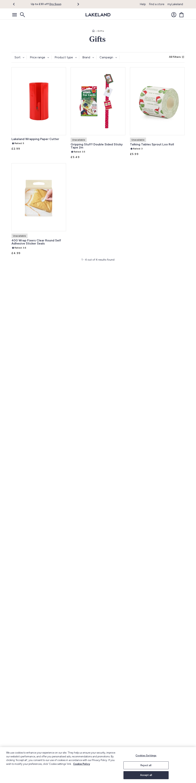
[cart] (181, 15)
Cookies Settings (146, 755)
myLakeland (175, 4)
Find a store (156, 4)
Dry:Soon (55, 4)
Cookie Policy (81, 764)
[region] (98, 765)
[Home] (93, 31)
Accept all (146, 775)
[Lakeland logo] (98, 14)
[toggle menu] (14, 14)
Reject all (145, 765)
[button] (16, 4)
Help (143, 4)
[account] (174, 15)
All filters (175, 57)
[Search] (22, 14)
